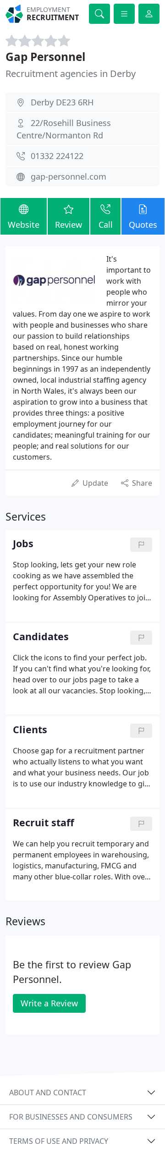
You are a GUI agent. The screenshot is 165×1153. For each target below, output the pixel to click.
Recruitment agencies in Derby (71, 73)
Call (106, 224)
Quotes (143, 224)
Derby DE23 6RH (62, 102)
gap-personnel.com (68, 176)
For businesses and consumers (70, 1117)
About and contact (47, 1092)
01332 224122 (57, 155)
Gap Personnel (45, 56)
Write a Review (49, 1003)
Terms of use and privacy (58, 1141)
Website (23, 224)
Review (68, 224)
